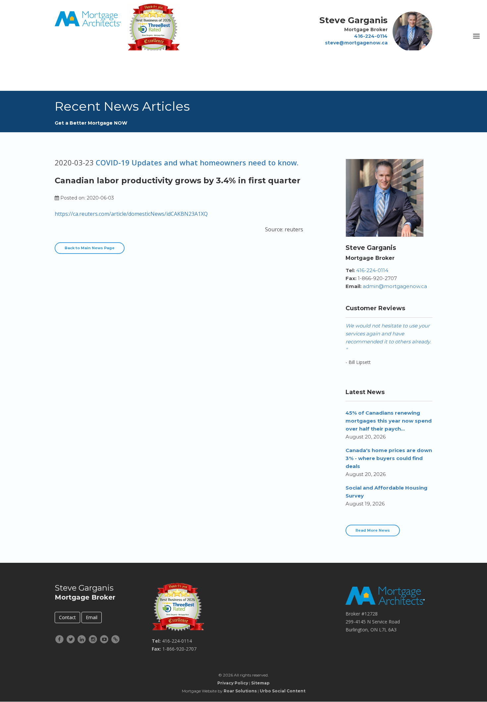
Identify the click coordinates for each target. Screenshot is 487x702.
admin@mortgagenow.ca (395, 286)
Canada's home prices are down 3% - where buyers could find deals (389, 458)
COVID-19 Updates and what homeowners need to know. (197, 162)
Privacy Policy (232, 682)
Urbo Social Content (282, 690)
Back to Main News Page (90, 248)
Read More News (372, 530)
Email (91, 617)
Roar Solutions (240, 690)
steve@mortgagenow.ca (356, 43)
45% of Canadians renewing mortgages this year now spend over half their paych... (389, 421)
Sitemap (260, 682)
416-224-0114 (371, 36)
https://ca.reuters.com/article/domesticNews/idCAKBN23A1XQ (131, 213)
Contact (67, 617)
